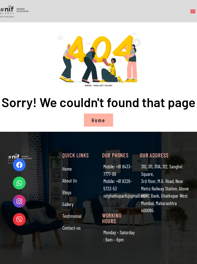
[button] (193, 11)
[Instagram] (19, 201)
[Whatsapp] (19, 183)
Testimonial (71, 216)
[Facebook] (19, 164)
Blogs (66, 192)
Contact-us (71, 228)
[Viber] (19, 219)
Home (67, 169)
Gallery (68, 204)
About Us (69, 181)
